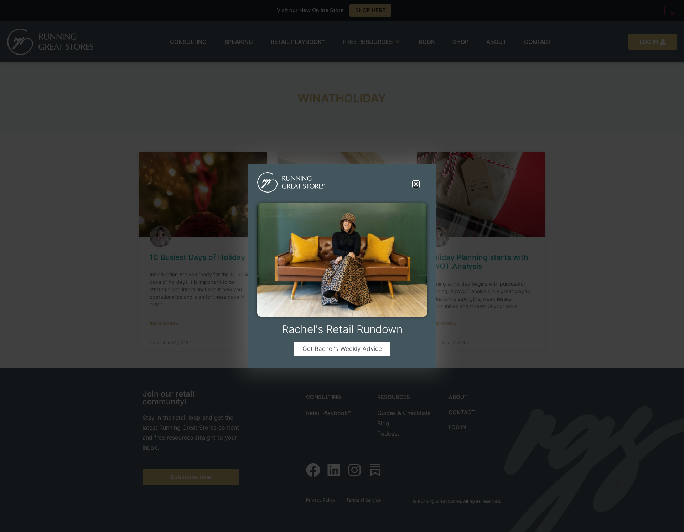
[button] (416, 184)
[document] (342, 266)
